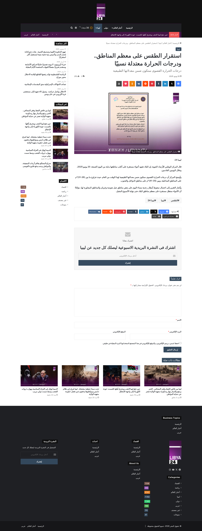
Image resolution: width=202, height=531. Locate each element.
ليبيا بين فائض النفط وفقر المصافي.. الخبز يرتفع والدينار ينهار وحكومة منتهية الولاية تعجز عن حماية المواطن (36, 113)
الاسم (178, 320)
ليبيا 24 (151, 200)
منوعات (63, 205)
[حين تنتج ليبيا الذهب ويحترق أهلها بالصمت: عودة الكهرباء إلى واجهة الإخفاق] (60, 127)
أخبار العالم (117, 28)
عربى (26, 35)
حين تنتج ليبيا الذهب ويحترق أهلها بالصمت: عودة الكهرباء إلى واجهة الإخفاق (139, 35)
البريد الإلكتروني (174, 331)
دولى (106, 28)
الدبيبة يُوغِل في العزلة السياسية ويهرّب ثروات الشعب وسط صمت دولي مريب (37, 153)
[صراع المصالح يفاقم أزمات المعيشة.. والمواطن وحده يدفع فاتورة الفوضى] (60, 167)
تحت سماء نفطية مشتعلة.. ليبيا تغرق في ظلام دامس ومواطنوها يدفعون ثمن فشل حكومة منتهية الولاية (36, 140)
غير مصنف (62, 200)
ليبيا (98, 28)
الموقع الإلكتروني (119, 331)
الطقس (174, 200)
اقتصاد (63, 187)
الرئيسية (129, 28)
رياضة (64, 191)
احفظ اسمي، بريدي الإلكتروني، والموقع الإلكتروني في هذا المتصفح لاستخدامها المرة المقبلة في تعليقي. (140, 343)
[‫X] (176, 469)
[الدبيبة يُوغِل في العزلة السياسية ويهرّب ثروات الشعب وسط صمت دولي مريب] (60, 154)
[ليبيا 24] (101, 11)
